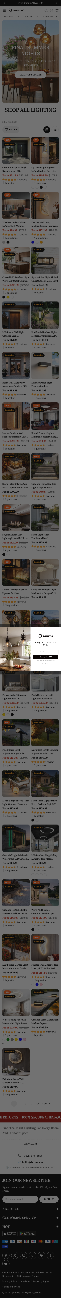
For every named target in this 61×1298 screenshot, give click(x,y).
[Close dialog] (59, 629)
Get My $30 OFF (46, 657)
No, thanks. (45, 664)
